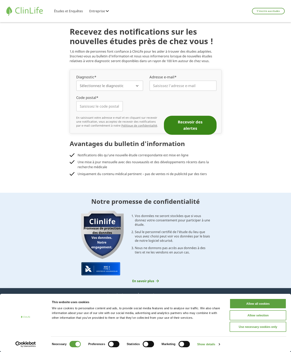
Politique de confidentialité (139, 125)
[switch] (113, 344)
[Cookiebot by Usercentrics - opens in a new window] (25, 344)
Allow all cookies (258, 303)
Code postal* (87, 97)
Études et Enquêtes (68, 11)
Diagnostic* (86, 77)
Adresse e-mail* (163, 77)
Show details (206, 344)
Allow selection (258, 315)
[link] (145, 281)
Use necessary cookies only (258, 326)
